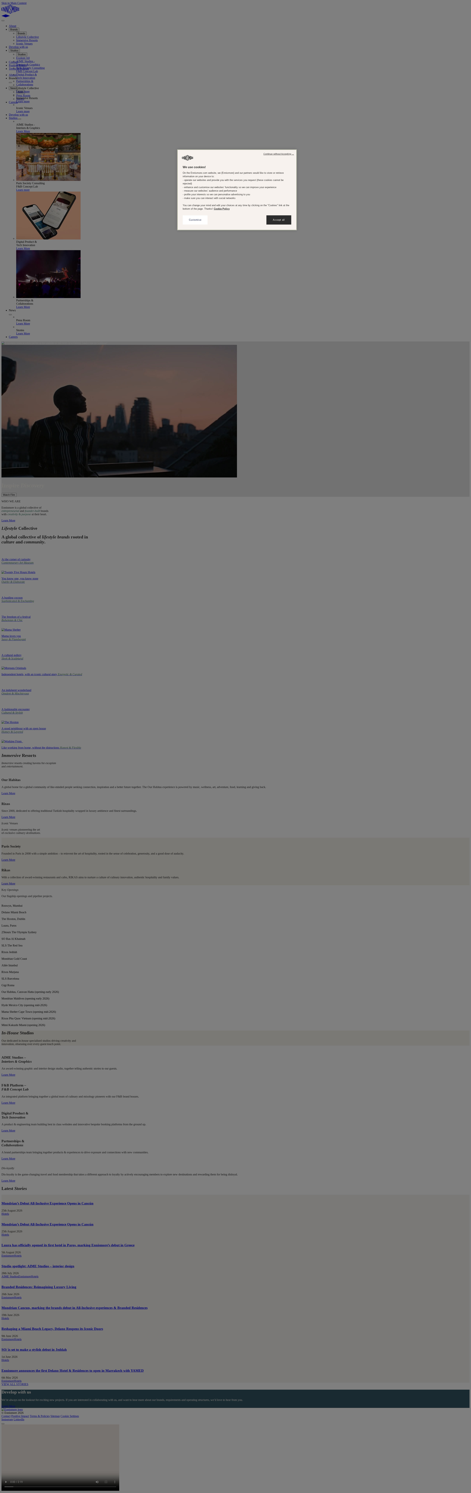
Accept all (279, 219)
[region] (237, 189)
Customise (195, 219)
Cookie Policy (222, 208)
